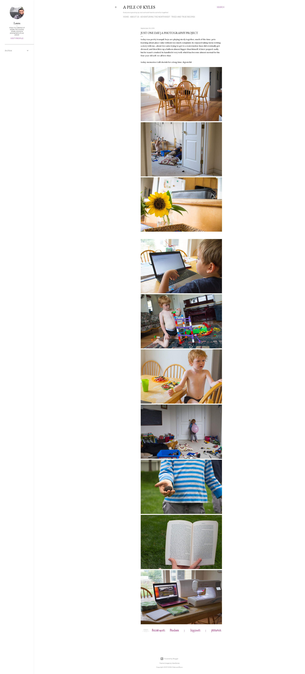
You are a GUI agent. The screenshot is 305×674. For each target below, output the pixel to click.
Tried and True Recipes (183, 17)
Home (126, 17)
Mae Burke (175, 663)
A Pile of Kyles (139, 7)
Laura (17, 23)
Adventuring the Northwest (155, 17)
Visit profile (16, 38)
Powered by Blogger (171, 659)
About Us (134, 17)
